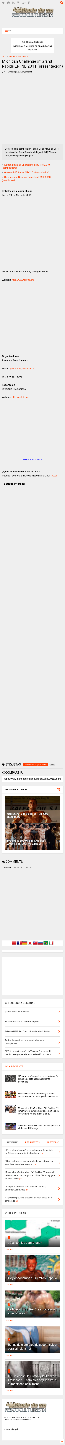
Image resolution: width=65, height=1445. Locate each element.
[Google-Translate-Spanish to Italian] (51, 945)
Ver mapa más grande (32, 459)
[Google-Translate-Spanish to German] (24, 945)
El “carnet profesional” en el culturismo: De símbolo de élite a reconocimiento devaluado (38, 1079)
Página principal (11, 1429)
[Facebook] (28, 3)
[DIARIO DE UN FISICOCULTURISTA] (32, 16)
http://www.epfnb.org (23, 279)
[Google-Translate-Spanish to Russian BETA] (40, 945)
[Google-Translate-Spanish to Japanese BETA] (30, 945)
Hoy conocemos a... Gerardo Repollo (32, 1278)
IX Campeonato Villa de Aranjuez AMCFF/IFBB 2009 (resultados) (25, 843)
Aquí (54, 475)
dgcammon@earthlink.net (22, 368)
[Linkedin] (13, 3)
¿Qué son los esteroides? (25, 1243)
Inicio (4, 56)
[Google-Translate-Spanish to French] (19, 945)
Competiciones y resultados (19, 56)
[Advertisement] (32, 22)
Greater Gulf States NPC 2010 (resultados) (26, 172)
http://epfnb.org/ (20, 397)
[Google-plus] (24, 3)
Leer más (9, 1249)
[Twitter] (3, 3)
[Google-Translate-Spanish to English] (35, 945)
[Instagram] (18, 3)
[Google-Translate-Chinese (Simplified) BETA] (14, 945)
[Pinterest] (8, 3)
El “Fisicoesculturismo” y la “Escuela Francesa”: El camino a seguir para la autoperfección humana (32, 1380)
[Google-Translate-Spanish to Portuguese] (45, 945)
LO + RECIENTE (14, 1066)
